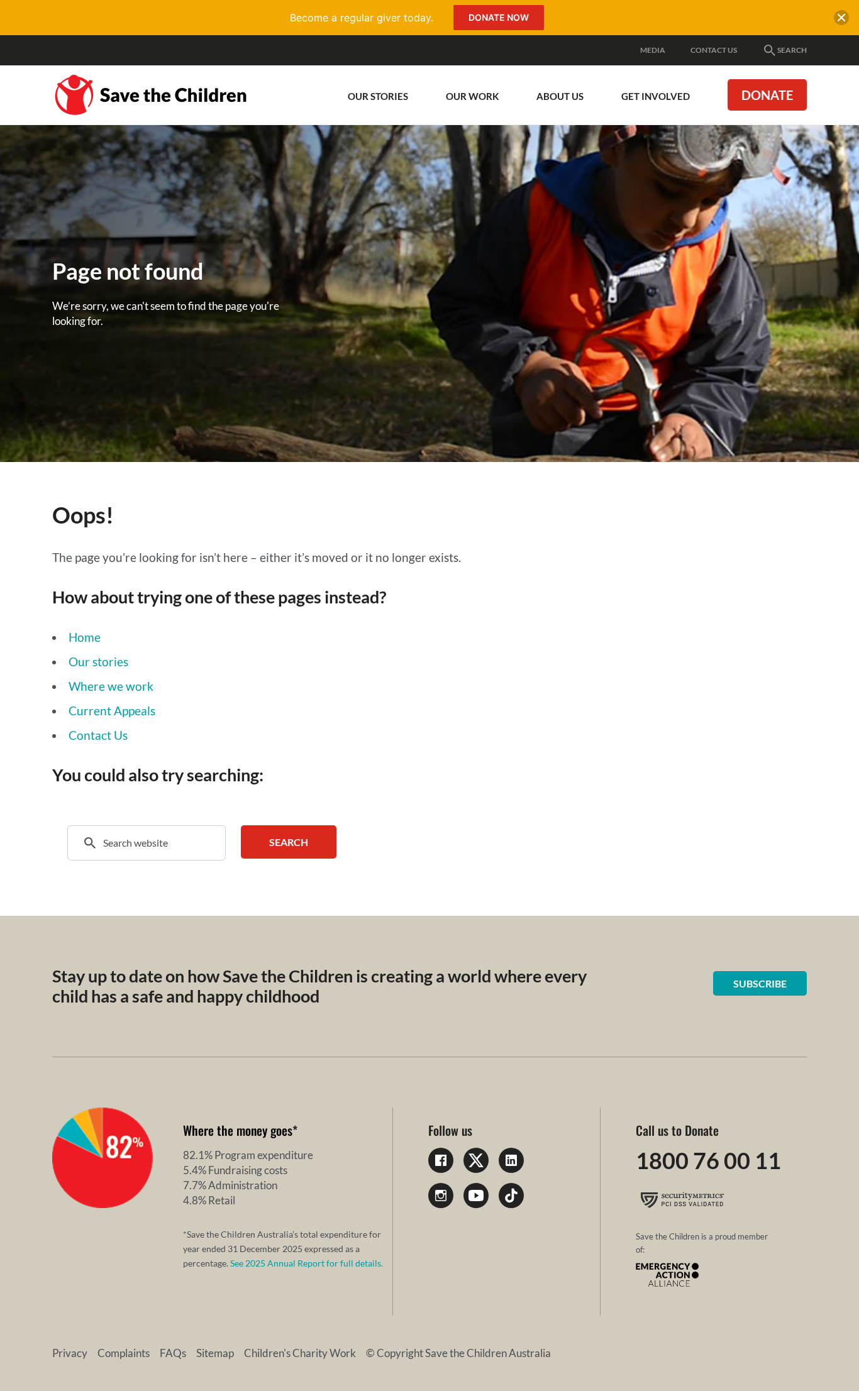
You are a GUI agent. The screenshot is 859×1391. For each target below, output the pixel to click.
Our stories (98, 661)
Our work (472, 96)
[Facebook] (440, 1160)
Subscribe (760, 983)
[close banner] (841, 20)
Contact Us (713, 50)
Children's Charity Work (300, 1353)
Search (792, 50)
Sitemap (215, 1353)
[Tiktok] (511, 1195)
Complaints (123, 1353)
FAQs (173, 1353)
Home (85, 637)
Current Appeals (112, 710)
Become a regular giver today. (361, 17)
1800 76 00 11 (708, 1160)
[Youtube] (476, 1195)
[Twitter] (476, 1160)
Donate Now (498, 17)
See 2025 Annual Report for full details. (306, 1263)
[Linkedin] (511, 1160)
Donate (767, 94)
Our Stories (378, 96)
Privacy (69, 1353)
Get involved (655, 96)
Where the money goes (237, 1130)
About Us (560, 96)
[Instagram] (440, 1195)
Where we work (111, 686)
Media (652, 50)
